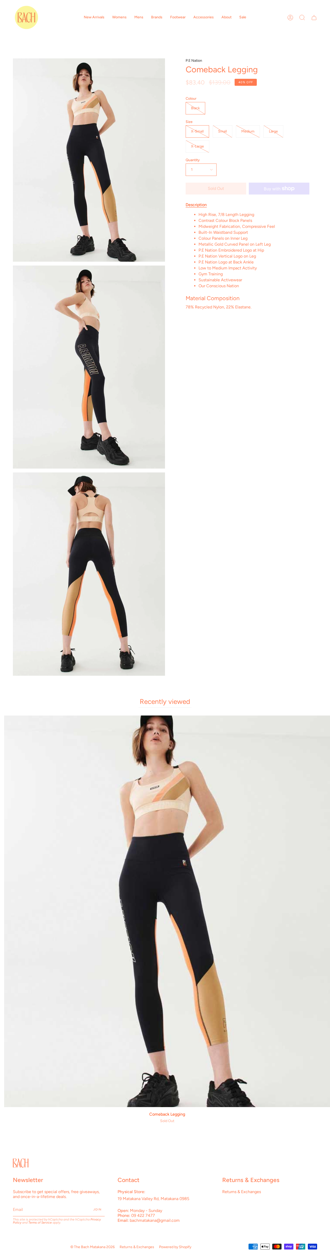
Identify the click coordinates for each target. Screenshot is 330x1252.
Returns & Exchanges (241, 1191)
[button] (94, 17)
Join (97, 1209)
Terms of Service (40, 1222)
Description (196, 204)
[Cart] (314, 17)
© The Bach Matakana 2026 (92, 1247)
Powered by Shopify (175, 1247)
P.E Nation (194, 60)
